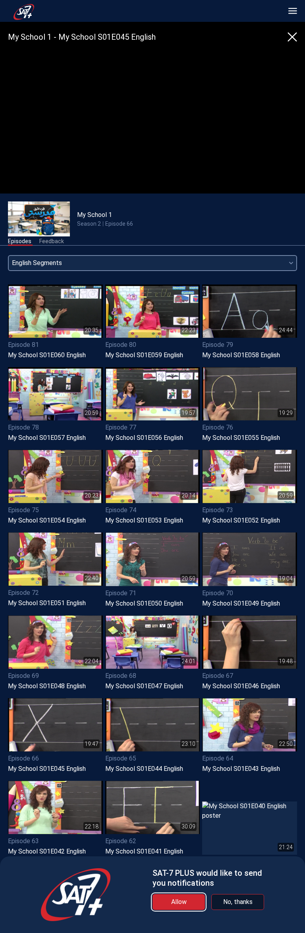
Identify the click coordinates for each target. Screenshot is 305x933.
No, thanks (238, 902)
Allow (179, 902)
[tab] (19, 241)
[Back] (292, 37)
